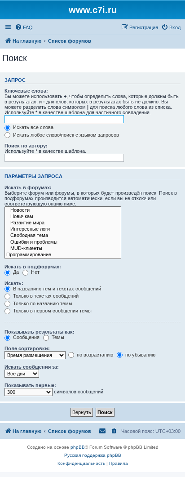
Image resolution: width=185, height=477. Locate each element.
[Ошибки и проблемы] (62, 242)
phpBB (77, 447)
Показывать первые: (30, 385)
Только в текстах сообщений (45, 296)
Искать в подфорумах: (32, 266)
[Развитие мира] (62, 223)
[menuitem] (24, 27)
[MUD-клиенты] (62, 248)
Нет (35, 272)
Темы (57, 337)
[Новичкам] (62, 217)
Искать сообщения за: (31, 367)
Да (15, 272)
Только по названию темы (42, 303)
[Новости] (62, 210)
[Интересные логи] (62, 229)
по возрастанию (94, 354)
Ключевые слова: (26, 91)
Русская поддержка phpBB (92, 455)
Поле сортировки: (27, 348)
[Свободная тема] (62, 235)
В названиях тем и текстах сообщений (56, 288)
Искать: (13, 283)
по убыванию (139, 354)
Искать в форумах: (28, 187)
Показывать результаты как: (39, 331)
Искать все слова (32, 127)
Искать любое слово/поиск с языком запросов (65, 135)
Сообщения (26, 337)
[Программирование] (62, 255)
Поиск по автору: (26, 145)
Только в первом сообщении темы (52, 310)
